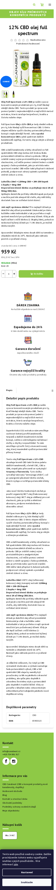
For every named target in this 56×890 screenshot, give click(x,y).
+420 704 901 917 (10, 754)
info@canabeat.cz (11, 751)
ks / (9, 835)
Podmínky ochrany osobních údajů (19, 806)
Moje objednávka (10, 810)
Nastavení (27, 872)
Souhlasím (27, 882)
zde (16, 864)
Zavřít (17, 282)
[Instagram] (13, 761)
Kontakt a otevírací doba (14, 799)
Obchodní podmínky (12, 803)
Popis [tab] (9, 390)
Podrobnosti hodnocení (28, 43)
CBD (34, 715)
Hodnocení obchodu (12, 791)
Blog (4, 795)
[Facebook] (6, 761)
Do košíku (38, 273)
